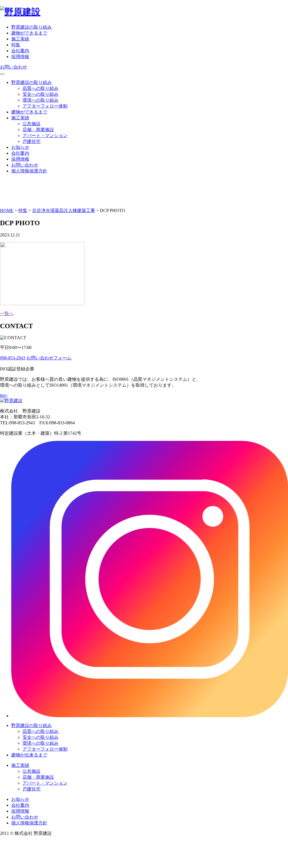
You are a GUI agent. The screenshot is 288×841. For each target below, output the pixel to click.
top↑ (4, 395)
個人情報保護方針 (29, 170)
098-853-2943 (12, 357)
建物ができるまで (29, 33)
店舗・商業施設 (38, 129)
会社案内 (20, 50)
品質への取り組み (40, 88)
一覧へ (7, 313)
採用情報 (20, 56)
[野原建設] (20, 12)
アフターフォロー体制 (45, 106)
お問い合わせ (13, 67)
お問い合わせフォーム (48, 357)
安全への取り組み (40, 94)
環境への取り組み (40, 100)
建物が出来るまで (29, 755)
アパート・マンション (45, 135)
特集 (15, 44)
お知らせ (20, 147)
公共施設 (31, 123)
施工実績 (20, 39)
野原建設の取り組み (31, 27)
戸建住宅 (31, 141)
